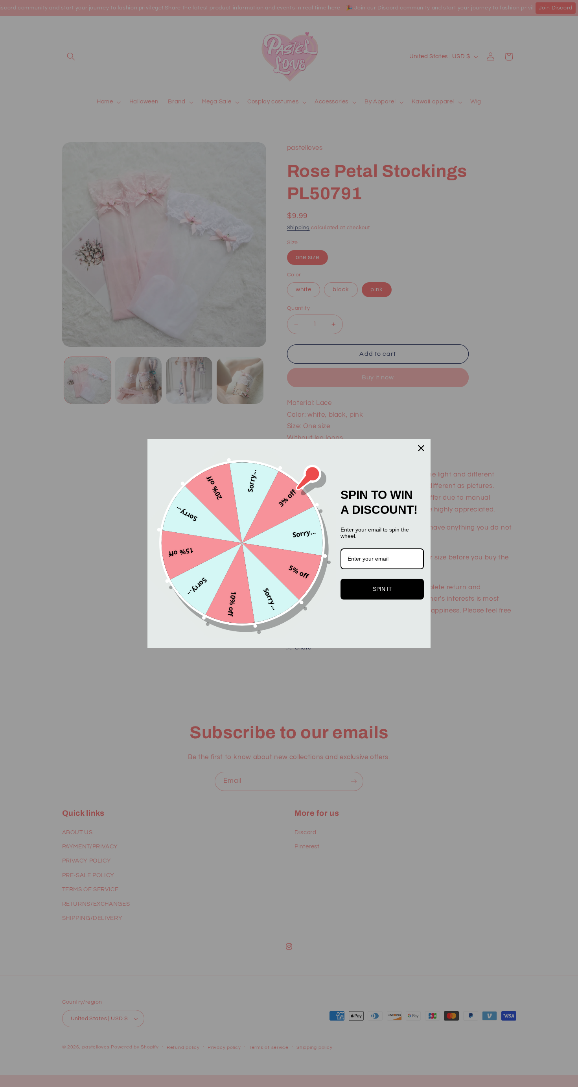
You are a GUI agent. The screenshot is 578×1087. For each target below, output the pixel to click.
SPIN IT (382, 589)
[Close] (421, 448)
